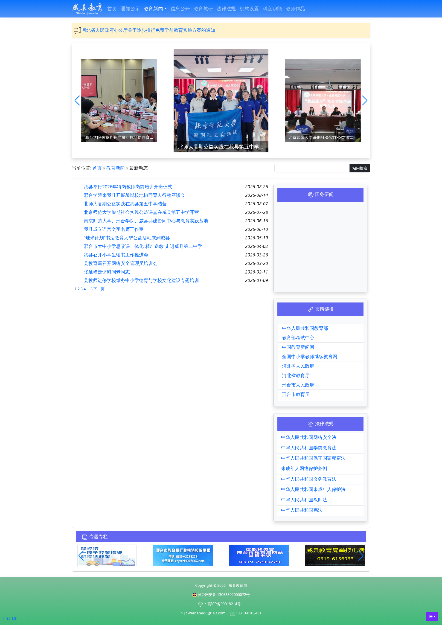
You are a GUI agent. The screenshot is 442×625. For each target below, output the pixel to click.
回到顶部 (10, 618)
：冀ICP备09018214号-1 (224, 603)
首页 (112, 8)
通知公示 (130, 8)
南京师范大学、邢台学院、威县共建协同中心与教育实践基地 (324, 137)
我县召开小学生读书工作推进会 (116, 255)
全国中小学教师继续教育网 (309, 356)
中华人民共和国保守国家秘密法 (313, 458)
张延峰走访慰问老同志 (107, 272)
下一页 (99, 288)
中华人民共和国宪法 (302, 510)
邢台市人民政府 (298, 385)
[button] (77, 101)
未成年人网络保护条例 (304, 468)
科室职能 (272, 8)
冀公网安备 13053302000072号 (224, 594)
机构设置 (249, 8)
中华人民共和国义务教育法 (308, 479)
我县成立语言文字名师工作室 (114, 229)
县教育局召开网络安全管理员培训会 (120, 263)
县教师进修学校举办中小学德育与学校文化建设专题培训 (141, 280)
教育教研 (203, 8)
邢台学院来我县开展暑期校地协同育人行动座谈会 (134, 195)
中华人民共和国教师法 (304, 500)
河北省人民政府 (298, 366)
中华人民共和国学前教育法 (308, 448)
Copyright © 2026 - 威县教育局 (221, 585)
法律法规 (226, 8)
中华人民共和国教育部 (305, 328)
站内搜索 (359, 168)
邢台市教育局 (296, 394)
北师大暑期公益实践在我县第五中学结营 (121, 137)
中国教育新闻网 (298, 347)
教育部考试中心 (298, 337)
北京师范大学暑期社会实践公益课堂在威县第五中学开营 (223, 146)
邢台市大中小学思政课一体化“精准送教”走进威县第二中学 (143, 246)
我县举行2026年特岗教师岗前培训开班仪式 (128, 186)
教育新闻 (153, 8)
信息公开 (180, 8)
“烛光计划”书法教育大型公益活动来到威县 (127, 238)
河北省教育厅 (296, 375)
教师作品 (295, 8)
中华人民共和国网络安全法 (308, 437)
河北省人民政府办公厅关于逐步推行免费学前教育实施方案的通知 (104, 30)
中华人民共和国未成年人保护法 (313, 489)
